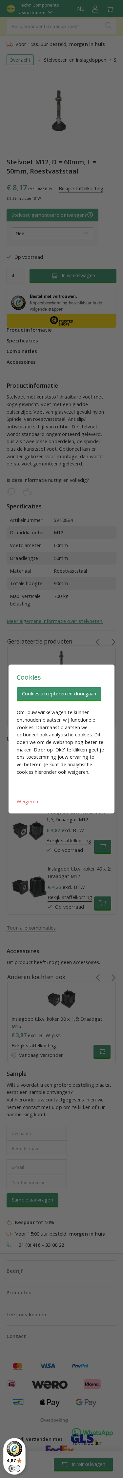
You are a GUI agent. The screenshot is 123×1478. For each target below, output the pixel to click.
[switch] (14, 1468)
